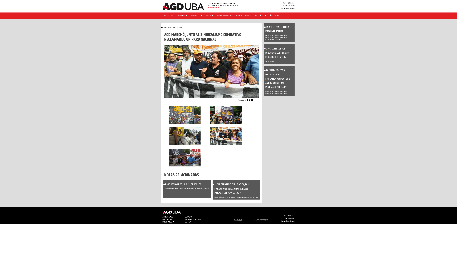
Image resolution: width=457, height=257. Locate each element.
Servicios (188, 217)
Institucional (167, 219)
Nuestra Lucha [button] (196, 15)
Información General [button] (224, 15)
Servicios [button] (208, 15)
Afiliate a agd (168, 15)
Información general (193, 219)
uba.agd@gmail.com (288, 8)
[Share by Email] (252, 100)
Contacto (248, 15)
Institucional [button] (181, 15)
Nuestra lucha (168, 222)
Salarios (239, 15)
